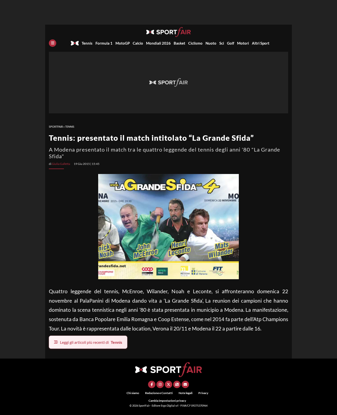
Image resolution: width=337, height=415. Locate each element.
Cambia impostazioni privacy (167, 400)
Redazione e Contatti (159, 393)
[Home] (75, 43)
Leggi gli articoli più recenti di (91, 342)
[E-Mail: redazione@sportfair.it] (185, 384)
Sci (221, 43)
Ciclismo (195, 43)
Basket (179, 43)
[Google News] (177, 384)
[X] (168, 384)
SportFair (56, 126)
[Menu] (52, 43)
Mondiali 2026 (158, 43)
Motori (243, 43)
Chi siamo (133, 393)
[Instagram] (160, 384)
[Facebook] (151, 384)
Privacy (203, 393)
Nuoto (211, 43)
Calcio (138, 43)
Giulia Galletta (61, 164)
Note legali (185, 393)
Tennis (87, 43)
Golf (230, 43)
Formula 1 (103, 43)
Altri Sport (260, 43)
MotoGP (122, 43)
